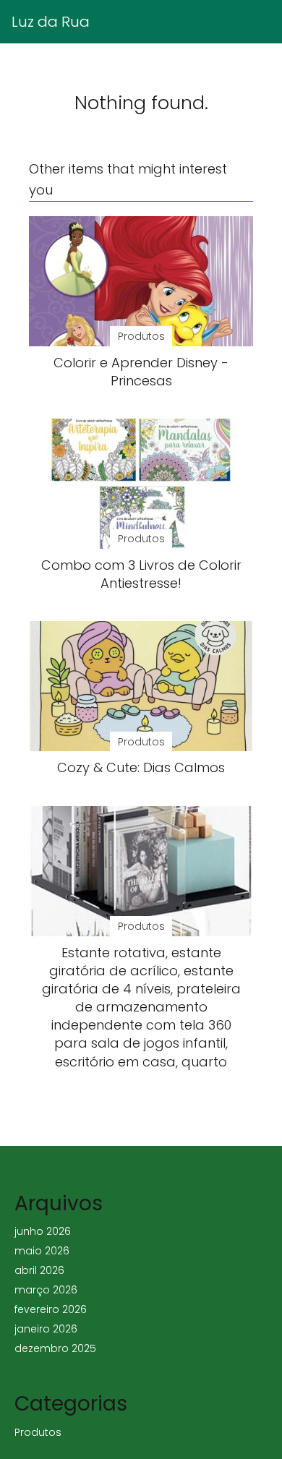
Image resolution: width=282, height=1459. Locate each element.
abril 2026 (39, 1270)
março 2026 (45, 1290)
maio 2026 (41, 1251)
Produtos (37, 1432)
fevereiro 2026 (50, 1309)
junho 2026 (42, 1231)
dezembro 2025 (55, 1348)
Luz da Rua (51, 22)
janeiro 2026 (45, 1329)
